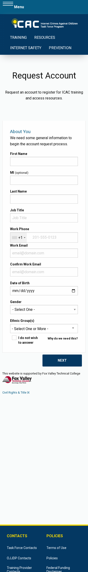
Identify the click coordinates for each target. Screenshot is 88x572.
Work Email (19, 245)
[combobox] (18, 238)
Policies (52, 558)
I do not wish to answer (28, 340)
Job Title (17, 210)
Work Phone (19, 229)
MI (12, 172)
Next (62, 361)
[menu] (8, 7)
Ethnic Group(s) (22, 321)
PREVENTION (60, 48)
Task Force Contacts (22, 548)
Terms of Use (56, 548)
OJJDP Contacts (19, 558)
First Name (18, 154)
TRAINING (18, 37)
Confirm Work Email (25, 264)
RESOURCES (44, 37)
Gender (16, 302)
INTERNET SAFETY (25, 48)
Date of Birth (20, 283)
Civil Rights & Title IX (16, 392)
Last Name (18, 191)
